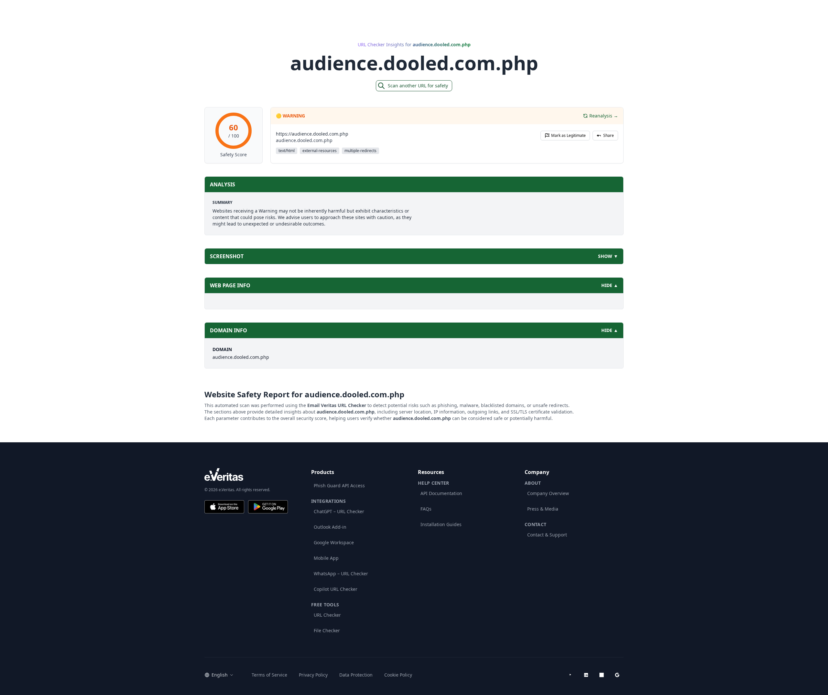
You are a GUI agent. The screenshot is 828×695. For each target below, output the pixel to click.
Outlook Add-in (330, 527)
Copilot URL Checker (335, 589)
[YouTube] (570, 674)
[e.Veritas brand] (246, 474)
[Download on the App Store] (224, 506)
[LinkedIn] (586, 674)
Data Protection (356, 675)
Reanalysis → (603, 116)
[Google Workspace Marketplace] (617, 674)
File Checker (327, 630)
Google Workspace (334, 542)
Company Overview (548, 493)
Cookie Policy (398, 675)
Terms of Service (269, 675)
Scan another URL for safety (418, 86)
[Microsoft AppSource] (601, 674)
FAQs (425, 509)
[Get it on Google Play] (268, 506)
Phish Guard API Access (339, 485)
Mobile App (326, 558)
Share (608, 135)
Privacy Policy (313, 675)
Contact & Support (547, 535)
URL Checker (327, 615)
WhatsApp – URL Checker (341, 573)
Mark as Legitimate (568, 135)
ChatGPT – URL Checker (339, 511)
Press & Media (542, 509)
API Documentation (441, 493)
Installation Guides (441, 524)
